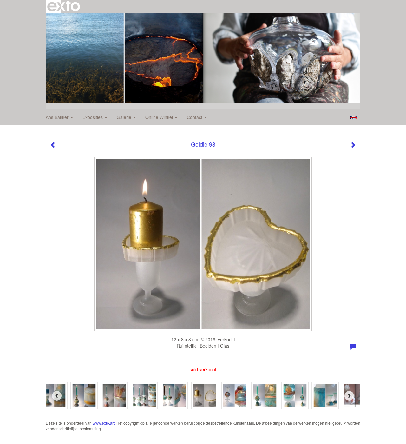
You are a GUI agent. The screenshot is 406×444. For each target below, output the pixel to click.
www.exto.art (104, 423)
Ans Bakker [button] (58, 117)
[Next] (349, 396)
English (353, 117)
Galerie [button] (125, 117)
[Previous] (57, 396)
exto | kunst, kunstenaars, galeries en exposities (64, 6)
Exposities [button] (93, 117)
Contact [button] (195, 117)
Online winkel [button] (159, 117)
